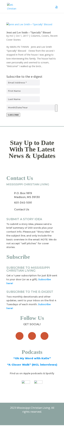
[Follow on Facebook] (19, 336)
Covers (45, 35)
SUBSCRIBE (13, 114)
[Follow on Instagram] (44, 336)
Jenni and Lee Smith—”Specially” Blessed (28, 32)
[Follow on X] (32, 336)
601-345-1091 (23, 202)
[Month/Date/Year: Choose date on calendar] (56, 108)
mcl (11, 35)
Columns (35, 35)
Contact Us (21, 209)
